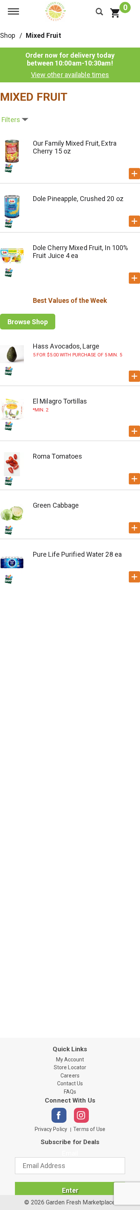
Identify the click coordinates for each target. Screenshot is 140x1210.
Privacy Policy (51, 1129)
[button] (134, 173)
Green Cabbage (56, 505)
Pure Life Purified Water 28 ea (77, 554)
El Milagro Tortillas (60, 401)
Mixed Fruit (43, 35)
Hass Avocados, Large (66, 346)
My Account (70, 1059)
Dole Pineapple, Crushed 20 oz (78, 199)
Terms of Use (89, 1129)
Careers (70, 1076)
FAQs (70, 1092)
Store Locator (70, 1067)
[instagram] (81, 1115)
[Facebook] (59, 1115)
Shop (7, 35)
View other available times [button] (70, 75)
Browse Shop (27, 322)
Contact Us (70, 1083)
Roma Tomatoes (57, 456)
